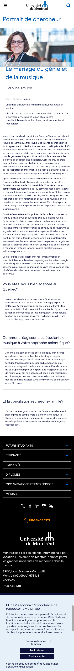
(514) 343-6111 (12, 586)
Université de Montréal (37, 9)
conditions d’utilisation (19, 666)
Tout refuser (37, 650)
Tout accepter (37, 656)
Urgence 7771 (39, 520)
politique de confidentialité (34, 663)
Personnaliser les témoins (38, 643)
